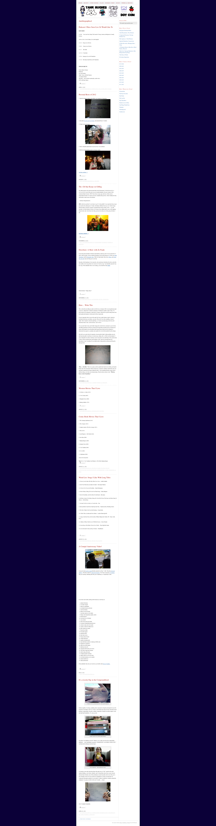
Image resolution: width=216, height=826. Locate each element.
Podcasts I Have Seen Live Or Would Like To (96, 27)
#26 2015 (121, 77)
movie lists (95, 411)
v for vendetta (109, 470)
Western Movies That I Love (89, 388)
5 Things (110, 257)
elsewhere (98, 242)
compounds (95, 812)
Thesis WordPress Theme (125, 822)
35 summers (112, 572)
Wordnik (121, 107)
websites (106, 299)
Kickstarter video (90, 257)
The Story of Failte (123, 55)
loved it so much (88, 571)
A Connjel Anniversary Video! (90, 546)
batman (94, 468)
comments (82, 83)
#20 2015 (121, 80)
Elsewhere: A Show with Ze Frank (92, 250)
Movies (97, 181)
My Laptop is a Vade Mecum (126, 39)
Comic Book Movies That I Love (91, 416)
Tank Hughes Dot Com (108, 11)
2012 (81, 181)
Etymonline (122, 91)
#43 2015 (121, 68)
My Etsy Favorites (123, 93)
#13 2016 (121, 64)
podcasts (95, 88)
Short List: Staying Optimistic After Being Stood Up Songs (127, 51)
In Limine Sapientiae (124, 57)
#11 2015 (121, 84)
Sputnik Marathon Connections (126, 41)
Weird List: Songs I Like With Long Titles (95, 477)
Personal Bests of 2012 (87, 94)
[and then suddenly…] (83, 172)
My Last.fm (122, 98)
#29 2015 (121, 75)
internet (104, 242)
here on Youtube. (106, 663)
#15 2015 (121, 82)
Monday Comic (110, 3)
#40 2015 (121, 71)
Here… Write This (86, 305)
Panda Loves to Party (124, 102)
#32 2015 (121, 73)
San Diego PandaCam (124, 105)
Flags (102, 3)
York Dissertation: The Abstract (126, 32)
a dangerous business (95, 572)
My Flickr (121, 96)
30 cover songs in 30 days (89, 120)
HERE (108, 265)
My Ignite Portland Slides (125, 30)
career (94, 382)
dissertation (104, 812)
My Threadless (122, 100)
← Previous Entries (85, 819)
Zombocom (122, 112)
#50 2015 (121, 66)
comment (82, 294)
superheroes (100, 470)
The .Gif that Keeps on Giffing (90, 186)
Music (118, 3)
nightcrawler (91, 470)
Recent (86, 3)
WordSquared (122, 109)
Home (80, 3)
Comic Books (94, 3)
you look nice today (105, 88)
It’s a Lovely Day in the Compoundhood (94, 680)
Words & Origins (127, 3)
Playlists (99, 540)
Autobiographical (86, 88)
